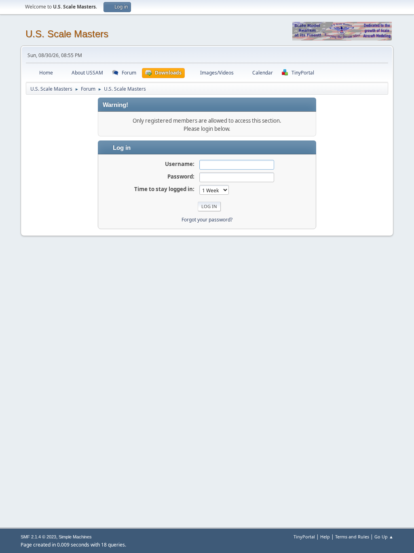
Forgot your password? (207, 219)
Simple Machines (75, 536)
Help (325, 537)
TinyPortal (304, 537)
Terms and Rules (352, 537)
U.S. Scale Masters (66, 33)
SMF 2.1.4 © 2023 (38, 536)
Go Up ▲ (383, 537)
